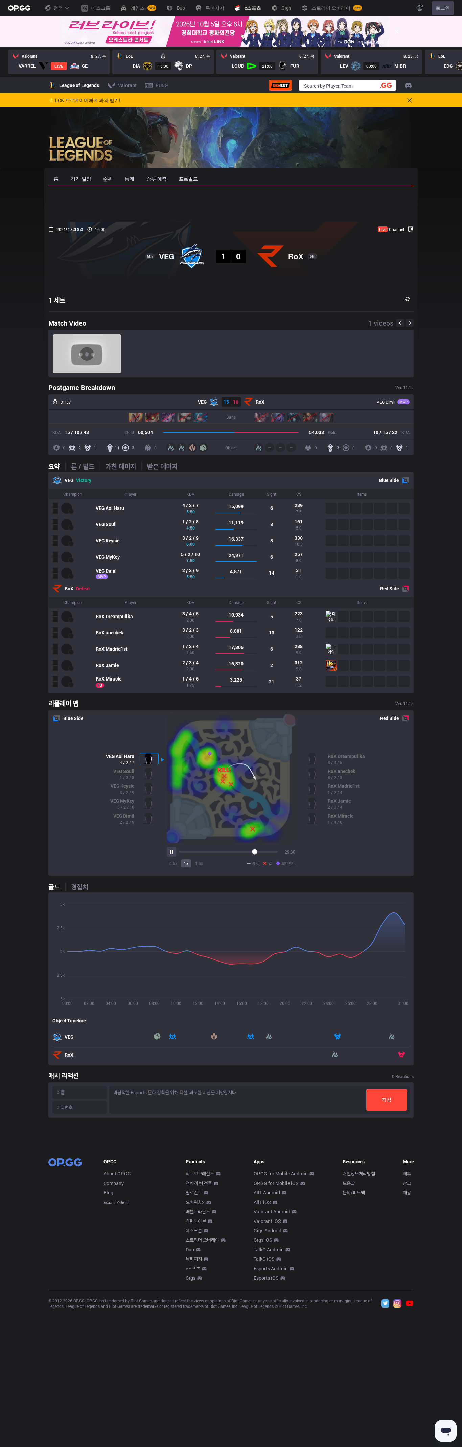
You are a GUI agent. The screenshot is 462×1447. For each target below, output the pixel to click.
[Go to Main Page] (19, 8)
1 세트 (56, 300)
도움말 (349, 1183)
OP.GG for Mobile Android (281, 1173)
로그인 (443, 8)
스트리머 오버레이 (202, 1240)
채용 (407, 1192)
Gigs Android (267, 1230)
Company (113, 1183)
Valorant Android (272, 1211)
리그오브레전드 (200, 1173)
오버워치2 (195, 1202)
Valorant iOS (267, 1221)
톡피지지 (194, 1259)
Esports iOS (266, 1278)
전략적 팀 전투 (199, 1183)
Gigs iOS (263, 1240)
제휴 (407, 1173)
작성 (386, 1099)
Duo (190, 1249)
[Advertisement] (231, 204)
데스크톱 (194, 1230)
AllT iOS (262, 1202)
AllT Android (267, 1192)
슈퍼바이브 (196, 1221)
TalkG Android (269, 1249)
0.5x (173, 863)
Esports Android (271, 1268)
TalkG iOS (264, 1259)
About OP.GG (117, 1173)
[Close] (397, 31)
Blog (108, 1192)
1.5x (199, 863)
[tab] (56, 466)
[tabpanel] (231, 582)
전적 (58, 8)
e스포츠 (193, 1268)
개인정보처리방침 (359, 1173)
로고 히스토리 (116, 1202)
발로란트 (194, 1192)
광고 (407, 1183)
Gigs (190, 1278)
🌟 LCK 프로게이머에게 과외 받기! (84, 100)
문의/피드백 (354, 1192)
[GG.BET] (280, 85)
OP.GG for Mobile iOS (276, 1183)
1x (186, 863)
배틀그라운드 (198, 1211)
